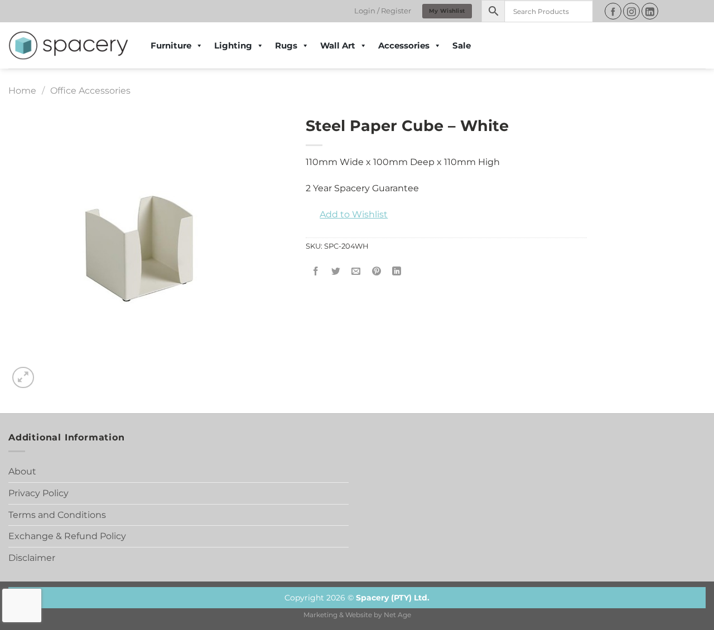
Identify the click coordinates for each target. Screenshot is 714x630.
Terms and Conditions (57, 515)
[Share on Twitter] (336, 271)
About (22, 471)
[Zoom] (23, 378)
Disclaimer (31, 558)
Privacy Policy (38, 493)
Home (22, 90)
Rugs (286, 45)
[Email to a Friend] (356, 271)
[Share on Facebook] (316, 271)
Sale (461, 45)
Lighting (233, 45)
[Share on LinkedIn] (396, 271)
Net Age (397, 615)
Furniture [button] (171, 45)
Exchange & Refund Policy (67, 536)
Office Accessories (90, 90)
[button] (347, 214)
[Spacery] (68, 46)
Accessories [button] (404, 45)
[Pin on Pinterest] (376, 271)
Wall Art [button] (337, 45)
